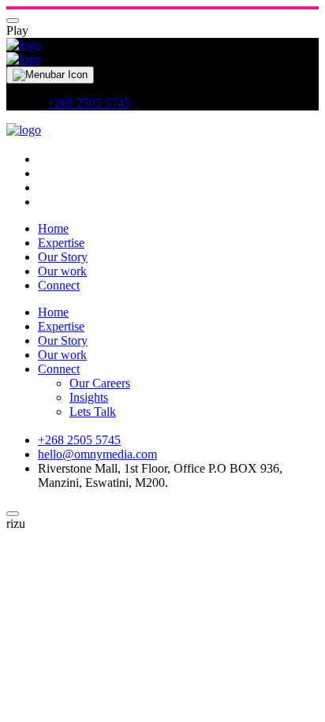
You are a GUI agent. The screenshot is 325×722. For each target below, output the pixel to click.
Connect (59, 285)
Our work (62, 271)
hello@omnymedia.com (97, 454)
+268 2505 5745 (88, 103)
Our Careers (99, 383)
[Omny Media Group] (23, 44)
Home (53, 228)
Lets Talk (92, 411)
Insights (88, 397)
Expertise (61, 242)
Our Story (63, 257)
